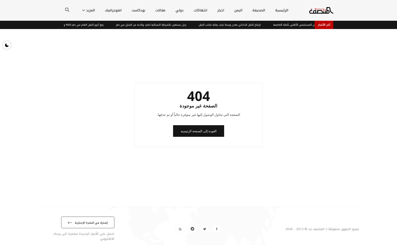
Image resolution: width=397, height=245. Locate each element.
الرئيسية (281, 10)
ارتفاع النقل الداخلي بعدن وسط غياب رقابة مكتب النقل (234, 24)
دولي (180, 10)
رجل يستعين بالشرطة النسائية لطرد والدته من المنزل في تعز (155, 24)
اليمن (238, 10)
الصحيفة (258, 10)
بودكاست (138, 10)
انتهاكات (200, 10)
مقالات (160, 10)
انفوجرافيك (113, 10)
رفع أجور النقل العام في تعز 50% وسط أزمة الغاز (80, 24)
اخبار (220, 10)
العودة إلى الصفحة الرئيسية (198, 131)
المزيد (90, 10)
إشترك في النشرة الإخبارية (91, 222)
